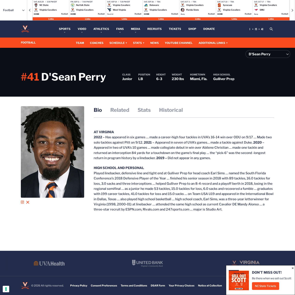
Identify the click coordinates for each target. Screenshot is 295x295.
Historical (171, 110)
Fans (120, 29)
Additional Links (212, 43)
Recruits (154, 29)
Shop (192, 29)
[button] (30, 10)
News (154, 43)
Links (51, 18)
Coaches (96, 43)
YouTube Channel (179, 43)
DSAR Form (158, 285)
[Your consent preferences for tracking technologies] (6, 289)
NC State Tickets (267, 287)
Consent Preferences (104, 285)
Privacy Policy (78, 285)
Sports (65, 29)
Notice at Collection (210, 285)
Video (82, 29)
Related (119, 110)
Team (80, 43)
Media (135, 29)
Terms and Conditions (134, 285)
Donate (209, 29)
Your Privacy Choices (181, 285)
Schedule (117, 43)
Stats (137, 43)
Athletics (101, 29)
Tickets (175, 29)
